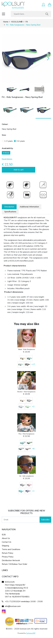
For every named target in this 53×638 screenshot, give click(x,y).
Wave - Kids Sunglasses (26, 349)
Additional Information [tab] (29, 206)
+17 (33, 364)
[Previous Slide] (5, 58)
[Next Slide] (47, 58)
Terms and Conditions (11, 549)
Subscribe (45, 519)
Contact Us (6, 542)
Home (5, 21)
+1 (33, 491)
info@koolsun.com (13, 606)
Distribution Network (11, 560)
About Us (6, 538)
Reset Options (7, 159)
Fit (27, 21)
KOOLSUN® (17, 21)
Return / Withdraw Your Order (14, 564)
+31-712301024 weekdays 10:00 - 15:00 (24, 601)
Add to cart (19, 169)
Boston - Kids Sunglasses (26, 392)
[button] (26, 58)
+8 (33, 448)
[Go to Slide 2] (24, 89)
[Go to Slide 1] (12, 89)
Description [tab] (9, 206)
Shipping (5, 545)
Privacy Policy (7, 557)
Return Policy (7, 553)
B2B (4, 534)
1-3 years (8, 141)
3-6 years (20, 141)
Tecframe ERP (30, 633)
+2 (33, 406)
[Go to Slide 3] (39, 89)
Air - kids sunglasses (26, 476)
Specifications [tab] (10, 211)
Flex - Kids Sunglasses (26, 434)
